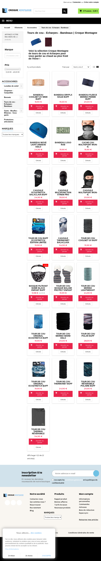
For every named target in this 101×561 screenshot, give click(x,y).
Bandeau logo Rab (63, 143)
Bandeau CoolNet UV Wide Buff (38, 97)
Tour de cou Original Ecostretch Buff (38, 336)
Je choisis (28, 556)
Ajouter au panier (37, 107)
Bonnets (7, 97)
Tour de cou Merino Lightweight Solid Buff (88, 289)
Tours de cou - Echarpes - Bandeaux (10, 104)
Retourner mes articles (88, 519)
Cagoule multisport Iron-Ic (88, 192)
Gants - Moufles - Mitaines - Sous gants (11, 113)
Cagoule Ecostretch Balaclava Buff (38, 192)
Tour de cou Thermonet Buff (63, 382)
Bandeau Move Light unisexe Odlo (38, 144)
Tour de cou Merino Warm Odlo (63, 336)
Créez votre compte (91, 2)
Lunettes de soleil (11, 86)
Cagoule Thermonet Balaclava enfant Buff (63, 241)
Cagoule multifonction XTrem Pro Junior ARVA (63, 193)
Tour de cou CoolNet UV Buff (88, 239)
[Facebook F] (7, 502)
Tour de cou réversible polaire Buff (88, 383)
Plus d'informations (12, 549)
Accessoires (9, 81)
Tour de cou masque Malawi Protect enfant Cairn (63, 289)
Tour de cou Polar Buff (88, 335)
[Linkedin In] (19, 502)
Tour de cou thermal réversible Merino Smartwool (38, 433)
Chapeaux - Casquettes (8, 92)
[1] (96, 473)
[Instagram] (13, 502)
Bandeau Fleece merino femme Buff (88, 97)
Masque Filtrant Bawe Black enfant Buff (38, 288)
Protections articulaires (8, 121)
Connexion (77, 2)
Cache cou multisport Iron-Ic (88, 144)
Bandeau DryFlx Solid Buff (63, 96)
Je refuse (11, 556)
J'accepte (46, 556)
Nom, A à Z (82, 67)
